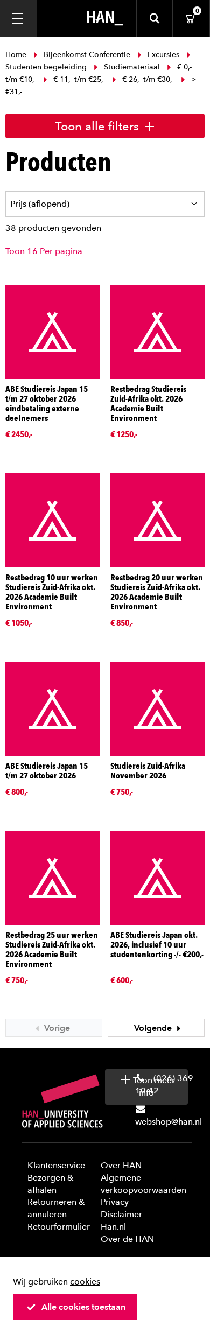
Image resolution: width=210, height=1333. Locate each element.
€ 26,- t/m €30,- (148, 79)
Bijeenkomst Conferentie (86, 54)
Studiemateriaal (132, 67)
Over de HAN (127, 1239)
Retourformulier (58, 1227)
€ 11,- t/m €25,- (79, 79)
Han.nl (113, 1227)
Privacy (115, 1202)
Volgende (154, 1028)
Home (17, 54)
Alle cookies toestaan (83, 1307)
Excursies (163, 54)
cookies (85, 1281)
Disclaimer (121, 1214)
